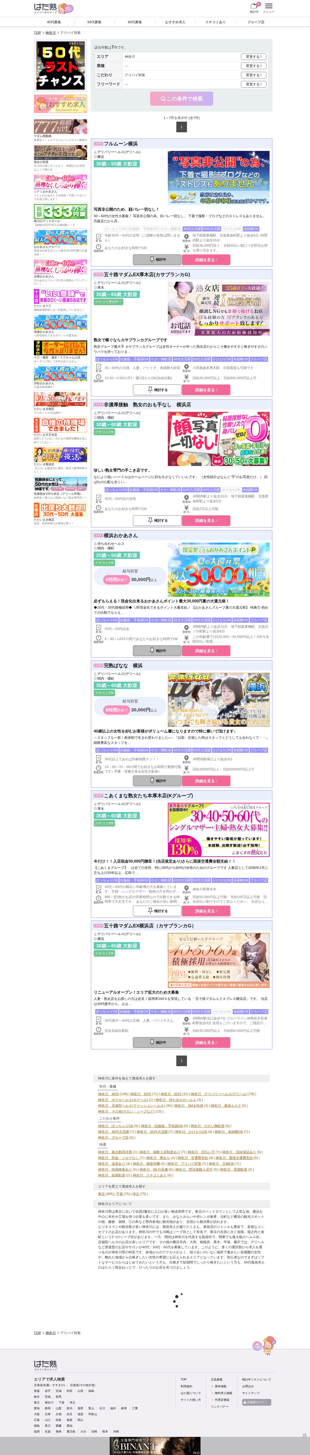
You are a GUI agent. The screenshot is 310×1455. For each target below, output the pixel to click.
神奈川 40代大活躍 (113, 1132)
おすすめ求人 (175, 22)
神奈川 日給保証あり (239, 1152)
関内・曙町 (105, 418)
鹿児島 (71, 1431)
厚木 (100, 287)
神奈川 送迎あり (111, 1164)
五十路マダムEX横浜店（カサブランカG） (150, 925)
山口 (48, 1420)
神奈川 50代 (140, 1094)
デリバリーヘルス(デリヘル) (118, 152)
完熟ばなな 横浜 (123, 665)
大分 (83, 1431)
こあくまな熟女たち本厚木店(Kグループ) (148, 795)
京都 (59, 1414)
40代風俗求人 (254, 1262)
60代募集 (135, 22)
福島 (91, 1391)
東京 (101, 1194)
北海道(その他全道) (82, 1385)
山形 (80, 1391)
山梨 (59, 1408)
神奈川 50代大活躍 (152, 1132)
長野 (80, 1408)
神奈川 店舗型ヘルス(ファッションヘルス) (131, 1106)
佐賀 (48, 1431)
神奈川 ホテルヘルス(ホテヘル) (123, 1100)
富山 (91, 1408)
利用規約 (186, 1386)
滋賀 (80, 1414)
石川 (102, 1408)
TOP (37, 33)
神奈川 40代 (108, 1094)
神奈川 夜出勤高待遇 (115, 1152)
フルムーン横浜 (121, 143)
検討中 (254, 7)
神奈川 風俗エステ (226, 1106)
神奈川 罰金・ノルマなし (118, 1158)
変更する (253, 57)
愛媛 (59, 1425)
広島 (37, 1420)
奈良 (69, 1414)
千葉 (119, 1194)
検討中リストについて (256, 1379)
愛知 (37, 1408)
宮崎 (94, 1431)
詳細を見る (205, 260)
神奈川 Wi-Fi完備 (154, 1169)
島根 (69, 1420)
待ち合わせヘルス (110, 544)
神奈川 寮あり (158, 1158)
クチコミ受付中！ (108, 302)
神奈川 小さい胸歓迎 (208, 1126)
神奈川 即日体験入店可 (194, 1169)
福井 (113, 1408)
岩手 (48, 1391)
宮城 (59, 1391)
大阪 (37, 1414)
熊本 (105, 1431)
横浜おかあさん (121, 535)
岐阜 (124, 1408)
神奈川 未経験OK (229, 1132)
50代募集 (94, 22)
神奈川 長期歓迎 (233, 1169)
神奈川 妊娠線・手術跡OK (162, 1126)
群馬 (59, 1396)
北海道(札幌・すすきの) (49, 1385)
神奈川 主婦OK (221, 1164)
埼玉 (135, 1194)
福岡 (37, 1431)
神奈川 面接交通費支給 (234, 1158)
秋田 (69, 1391)
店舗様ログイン (257, 1402)
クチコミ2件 (104, 693)
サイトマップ (251, 1393)
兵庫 (48, 1414)
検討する (161, 390)
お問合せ (248, 1386)
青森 (37, 1391)
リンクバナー (219, 1406)
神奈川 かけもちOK (191, 1132)
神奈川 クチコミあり (150, 1175)
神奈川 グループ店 (113, 1137)
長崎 (59, 1431)
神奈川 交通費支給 (193, 1158)
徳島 (37, 1425)
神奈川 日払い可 (201, 1152)
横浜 (100, 157)
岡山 (80, 1420)
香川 (48, 1425)
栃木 (37, 1396)
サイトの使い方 (191, 1400)
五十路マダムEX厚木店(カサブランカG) (147, 274)
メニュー (268, 9)
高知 (69, 1425)
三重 (135, 1408)
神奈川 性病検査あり (115, 1169)
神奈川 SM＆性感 (188, 1106)
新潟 (69, 1408)
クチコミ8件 (104, 823)
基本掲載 (220, 1386)
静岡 (48, 1408)
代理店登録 (222, 1400)
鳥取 (59, 1420)
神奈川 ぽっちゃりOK (115, 1126)
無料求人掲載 (223, 1393)
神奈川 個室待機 (146, 1164)
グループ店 (256, 22)
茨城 (48, 1396)
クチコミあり (215, 22)
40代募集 (54, 22)
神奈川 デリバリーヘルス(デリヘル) (219, 1094)
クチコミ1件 (104, 432)
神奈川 (51, 33)
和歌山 (92, 1414)
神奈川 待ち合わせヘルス (175, 1100)
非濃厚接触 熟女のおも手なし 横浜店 (147, 404)
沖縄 (116, 1431)
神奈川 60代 (171, 1094)
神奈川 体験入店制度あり (160, 1152)
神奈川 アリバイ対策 (184, 1164)
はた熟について (191, 1393)
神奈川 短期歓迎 (111, 1175)
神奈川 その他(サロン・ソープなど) (126, 1111)
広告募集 (217, 1379)
